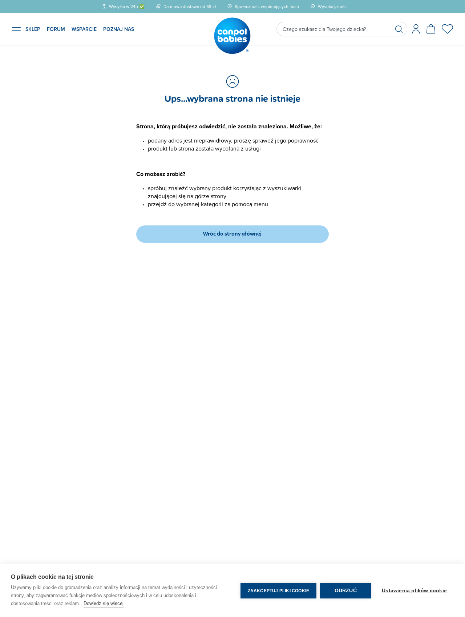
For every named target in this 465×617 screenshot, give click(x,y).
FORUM (56, 29)
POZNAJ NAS (118, 29)
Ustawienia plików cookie (414, 590)
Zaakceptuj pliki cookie (279, 590)
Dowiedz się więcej (104, 603)
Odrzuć (346, 590)
